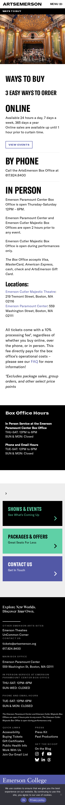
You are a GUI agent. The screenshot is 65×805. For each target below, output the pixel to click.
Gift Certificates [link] (13, 741)
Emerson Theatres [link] (14, 630)
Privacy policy (37, 800)
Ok (23, 800)
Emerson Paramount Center (26, 306)
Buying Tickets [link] (12, 736)
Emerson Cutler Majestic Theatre (30, 291)
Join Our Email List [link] (15, 754)
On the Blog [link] (43, 749)
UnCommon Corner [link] (15, 635)
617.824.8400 (11, 648)
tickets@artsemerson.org (19, 644)
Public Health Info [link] (14, 745)
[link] (37, 753)
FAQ (34, 361)
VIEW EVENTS (19, 144)
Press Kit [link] (41, 732)
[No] (60, 794)
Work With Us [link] (11, 750)
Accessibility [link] (11, 732)
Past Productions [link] (46, 736)
